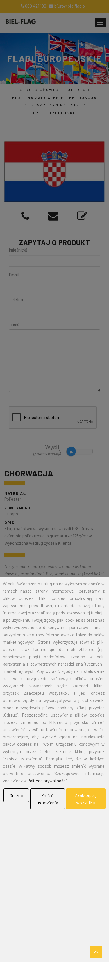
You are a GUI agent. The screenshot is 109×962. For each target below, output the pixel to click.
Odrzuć (16, 795)
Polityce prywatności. (48, 780)
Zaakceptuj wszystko (86, 798)
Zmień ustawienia (47, 798)
